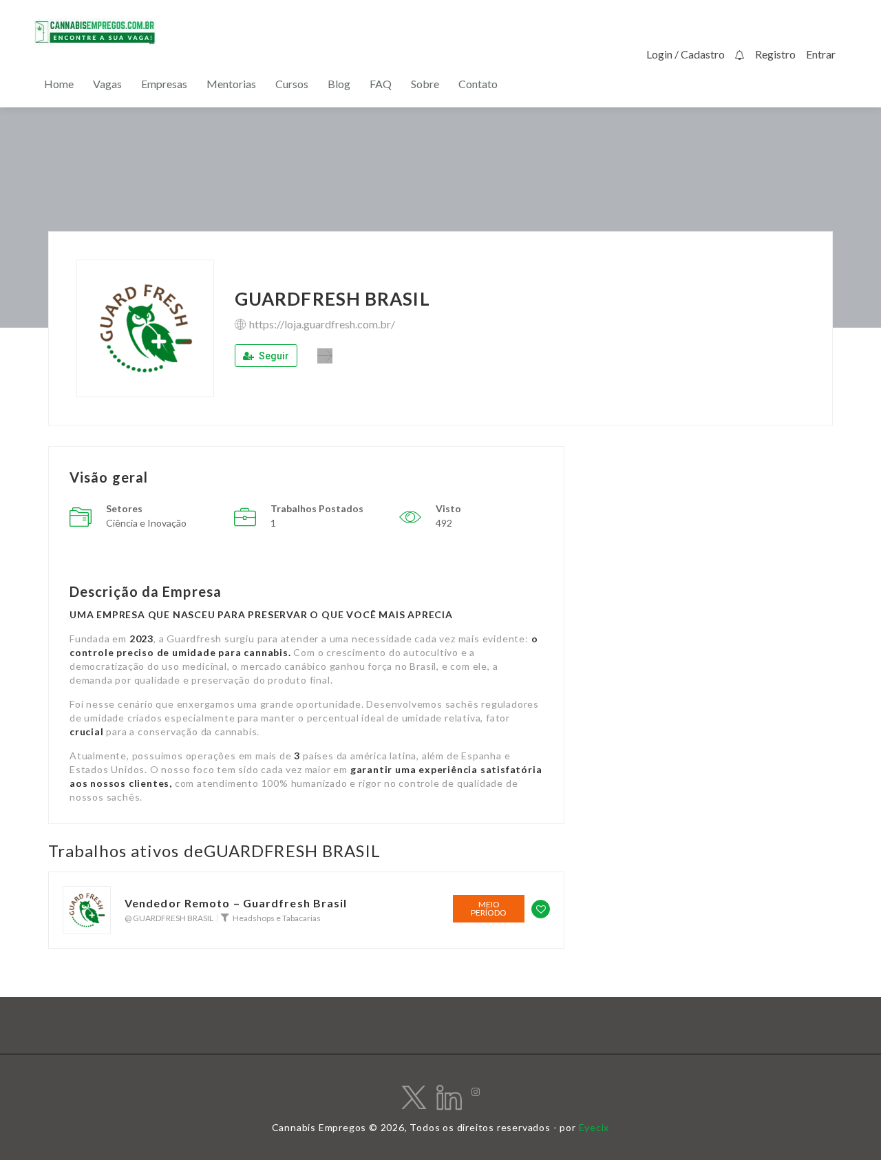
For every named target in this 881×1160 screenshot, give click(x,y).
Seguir (273, 355)
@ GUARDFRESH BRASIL (169, 918)
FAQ (381, 83)
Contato (478, 83)
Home (59, 83)
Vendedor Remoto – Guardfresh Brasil (236, 903)
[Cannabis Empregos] (95, 31)
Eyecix (594, 1127)
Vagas (107, 83)
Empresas (164, 83)
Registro (775, 54)
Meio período (489, 908)
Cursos (291, 83)
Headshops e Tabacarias (277, 918)
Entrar (821, 54)
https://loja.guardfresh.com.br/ (322, 323)
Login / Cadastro (685, 54)
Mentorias (231, 83)
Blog (339, 83)
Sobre (425, 83)
